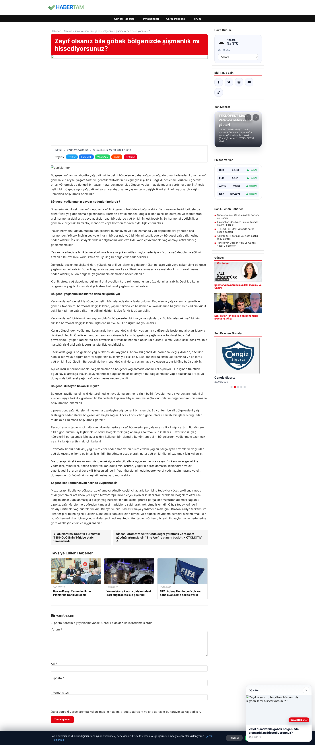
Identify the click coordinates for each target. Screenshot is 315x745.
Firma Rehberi (150, 18)
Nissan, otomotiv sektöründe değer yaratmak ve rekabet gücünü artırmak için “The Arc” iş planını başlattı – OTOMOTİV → (159, 537)
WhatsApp (102, 157)
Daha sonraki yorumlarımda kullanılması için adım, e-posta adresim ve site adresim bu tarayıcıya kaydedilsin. (126, 711)
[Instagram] (239, 82)
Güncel (68, 31)
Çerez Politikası (176, 18)
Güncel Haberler (124, 18)
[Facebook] (218, 82)
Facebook (86, 157)
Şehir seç (224, 49)
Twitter (71, 157)
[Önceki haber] (248, 117)
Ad (54, 663)
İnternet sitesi (60, 692)
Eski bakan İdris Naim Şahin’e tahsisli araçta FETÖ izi (237, 223)
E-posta (57, 678)
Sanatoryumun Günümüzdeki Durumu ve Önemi (238, 216)
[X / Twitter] (229, 82)
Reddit (117, 157)
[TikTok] (218, 92)
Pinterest (130, 157)
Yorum (56, 629)
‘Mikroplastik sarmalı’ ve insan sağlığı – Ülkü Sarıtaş (238, 237)
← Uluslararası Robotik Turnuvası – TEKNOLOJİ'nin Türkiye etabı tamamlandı (77, 537)
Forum (197, 18)
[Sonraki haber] (256, 117)
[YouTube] (249, 82)
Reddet (234, 737)
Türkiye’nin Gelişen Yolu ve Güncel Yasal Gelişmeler (236, 244)
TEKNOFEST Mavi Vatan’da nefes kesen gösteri (235, 230)
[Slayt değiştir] (231, 387)
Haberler (56, 31)
